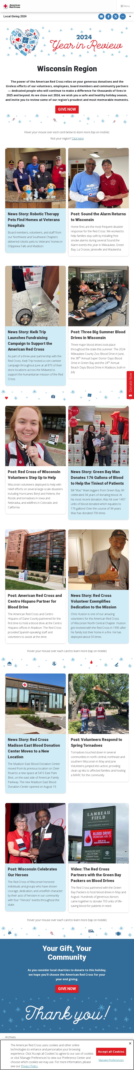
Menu (126, 6)
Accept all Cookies (111, 1052)
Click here (78, 138)
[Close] (130, 1043)
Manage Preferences (111, 1060)
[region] (67, 1055)
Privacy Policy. (29, 1066)
